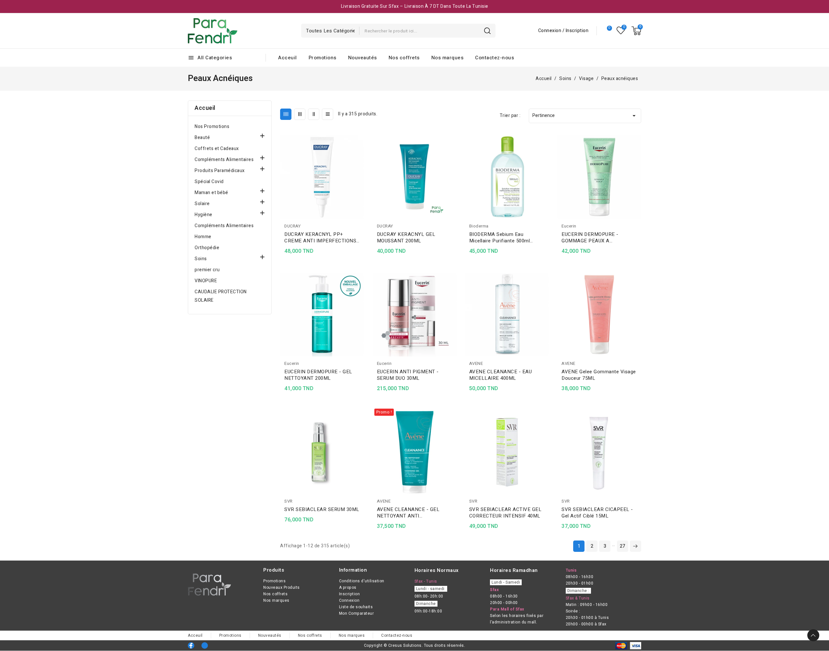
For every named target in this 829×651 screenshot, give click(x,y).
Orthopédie (207, 247)
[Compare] (606, 31)
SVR (288, 501)
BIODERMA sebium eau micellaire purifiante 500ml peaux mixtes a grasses (499, 237)
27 (622, 546)
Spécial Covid (209, 181)
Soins (201, 258)
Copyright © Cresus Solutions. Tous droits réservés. (414, 645)
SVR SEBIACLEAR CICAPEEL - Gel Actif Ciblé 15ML (597, 512)
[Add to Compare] (361, 152)
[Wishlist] (621, 30)
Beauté (202, 137)
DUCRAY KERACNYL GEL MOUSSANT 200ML (406, 237)
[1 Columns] (327, 114)
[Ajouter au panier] (361, 177)
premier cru (207, 269)
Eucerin (569, 226)
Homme (203, 236)
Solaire (202, 203)
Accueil (205, 108)
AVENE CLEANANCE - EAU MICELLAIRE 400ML (500, 374)
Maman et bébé (211, 192)
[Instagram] (204, 645)
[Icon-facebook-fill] (191, 645)
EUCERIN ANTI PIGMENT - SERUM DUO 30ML (408, 374)
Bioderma (479, 226)
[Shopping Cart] (636, 31)
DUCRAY (292, 226)
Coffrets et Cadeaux (217, 148)
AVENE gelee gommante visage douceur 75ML (599, 374)
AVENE (476, 363)
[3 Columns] (299, 114)
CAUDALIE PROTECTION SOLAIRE (221, 296)
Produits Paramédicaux (220, 170)
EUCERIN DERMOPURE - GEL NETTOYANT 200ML (318, 374)
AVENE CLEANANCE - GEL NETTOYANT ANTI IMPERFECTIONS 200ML (408, 512)
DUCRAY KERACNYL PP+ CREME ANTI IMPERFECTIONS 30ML (320, 237)
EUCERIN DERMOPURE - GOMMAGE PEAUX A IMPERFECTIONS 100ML (590, 237)
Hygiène (203, 214)
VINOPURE (206, 280)
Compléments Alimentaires (224, 159)
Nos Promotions (212, 126)
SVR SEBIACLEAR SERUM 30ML (321, 509)
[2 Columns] (313, 114)
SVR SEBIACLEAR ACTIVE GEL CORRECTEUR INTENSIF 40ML (505, 512)
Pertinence (585, 115)
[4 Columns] (285, 114)
